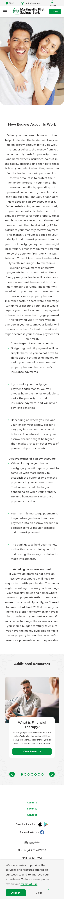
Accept (15, 892)
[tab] (22, 774)
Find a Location (32, 3)
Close (39, 892)
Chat (11, 3)
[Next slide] (52, 774)
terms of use (29, 884)
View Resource (32, 751)
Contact (32, 814)
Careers (32, 802)
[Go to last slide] (12, 774)
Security (32, 808)
